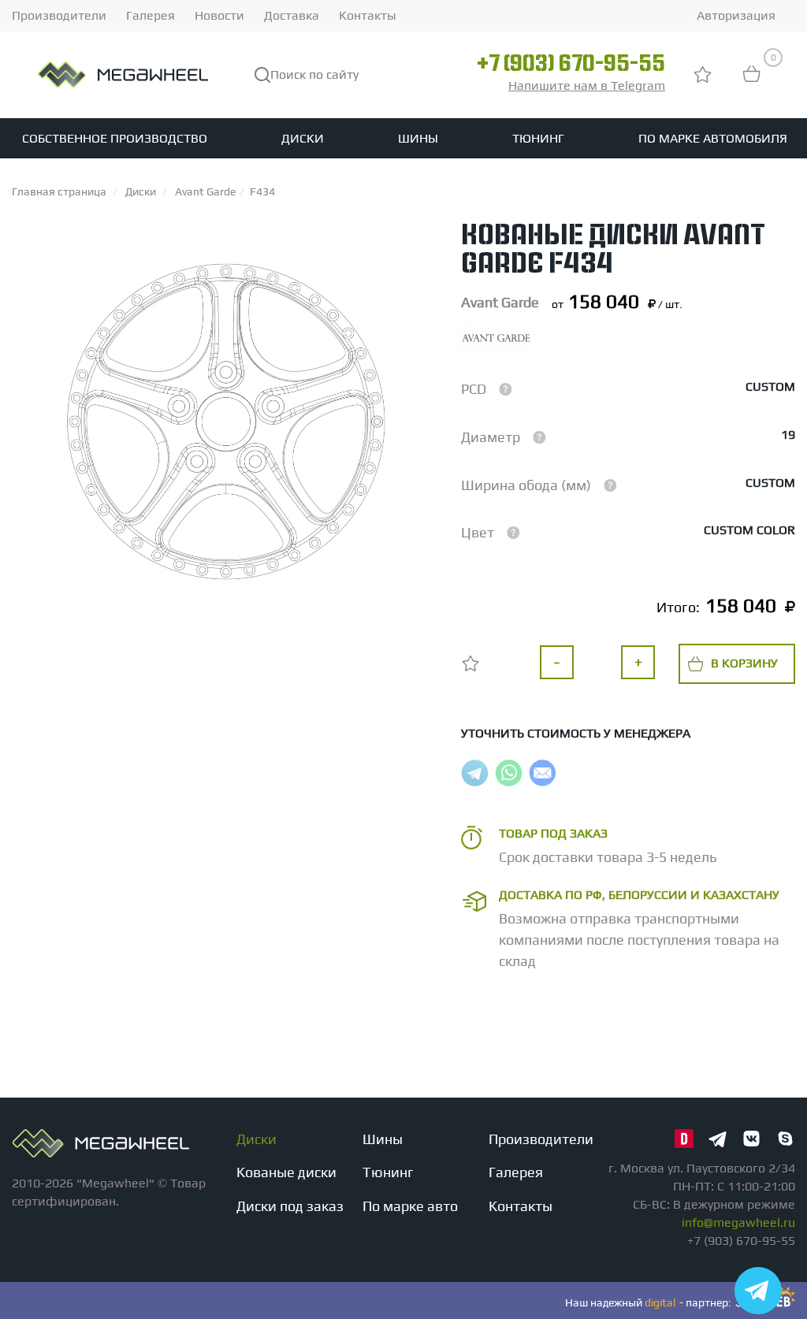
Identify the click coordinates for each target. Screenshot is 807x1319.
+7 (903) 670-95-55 (571, 65)
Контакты (367, 15)
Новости (219, 15)
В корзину (744, 663)
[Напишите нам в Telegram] (758, 1290)
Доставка (291, 15)
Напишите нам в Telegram (586, 85)
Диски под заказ (290, 1206)
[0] (752, 81)
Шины (418, 138)
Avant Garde (500, 302)
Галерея (150, 15)
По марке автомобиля (712, 138)
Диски (302, 138)
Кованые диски (286, 1172)
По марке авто (410, 1206)
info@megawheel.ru (738, 1222)
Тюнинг (538, 138)
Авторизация (736, 15)
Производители (59, 15)
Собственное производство (114, 138)
